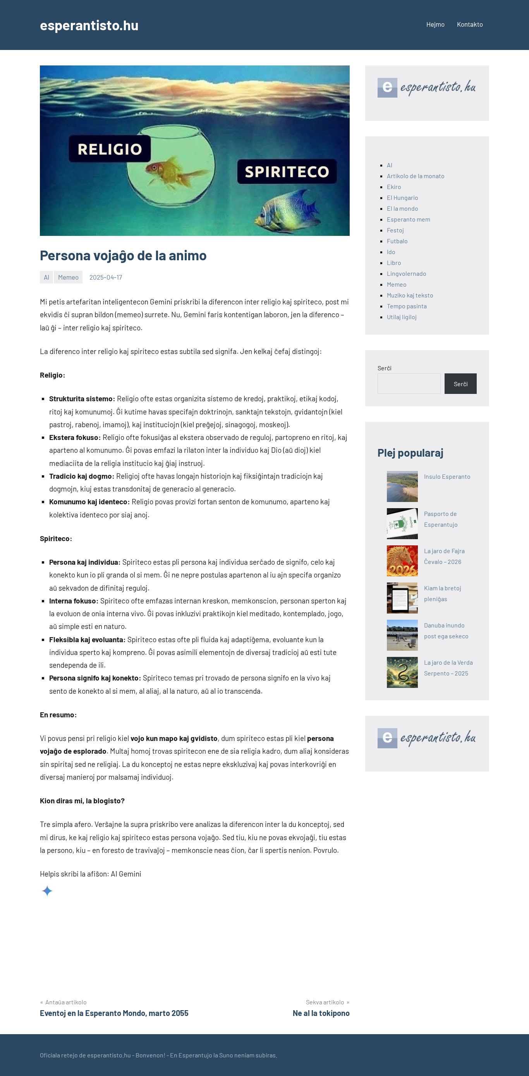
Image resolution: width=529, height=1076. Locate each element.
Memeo (68, 277)
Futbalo (397, 240)
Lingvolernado (406, 273)
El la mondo (402, 208)
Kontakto (470, 24)
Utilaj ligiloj (402, 316)
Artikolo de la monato (416, 175)
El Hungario (402, 197)
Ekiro (394, 186)
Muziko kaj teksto (410, 295)
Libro (394, 262)
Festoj (395, 230)
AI (46, 277)
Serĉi (385, 367)
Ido (391, 251)
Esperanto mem (408, 219)
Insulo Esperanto (447, 476)
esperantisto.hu (89, 24)
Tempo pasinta (407, 305)
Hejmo (435, 24)
